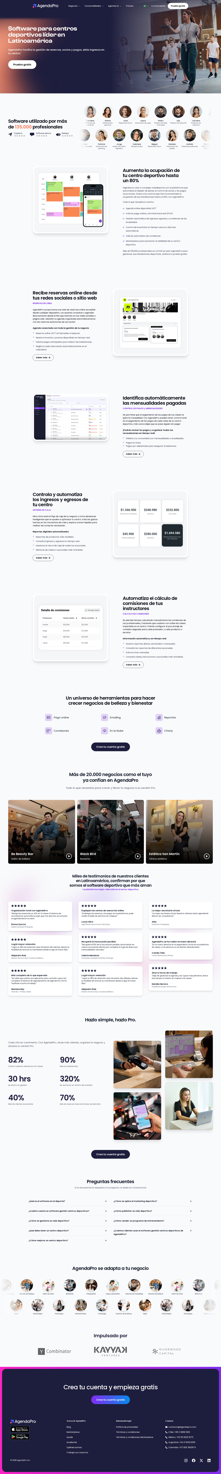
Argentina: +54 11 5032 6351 (181, 1442)
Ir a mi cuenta (158, 5)
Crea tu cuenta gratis (110, 747)
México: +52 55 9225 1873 (180, 1437)
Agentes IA (113, 5)
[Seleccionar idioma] (146, 6)
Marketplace (73, 1432)
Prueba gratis (178, 5)
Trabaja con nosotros (77, 1452)
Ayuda (70, 1437)
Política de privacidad (127, 1427)
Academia (72, 1442)
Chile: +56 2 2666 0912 (179, 1432)
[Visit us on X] (201, 1460)
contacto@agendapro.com (182, 1427)
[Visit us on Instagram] (186, 1460)
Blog (69, 1427)
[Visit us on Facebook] (193, 1460)
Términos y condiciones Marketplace (134, 1437)
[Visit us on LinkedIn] (209, 1460)
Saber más (41, 357)
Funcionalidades (93, 5)
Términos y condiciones (128, 1432)
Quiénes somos (74, 1447)
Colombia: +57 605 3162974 (182, 1447)
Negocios (73, 5)
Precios (129, 5)
